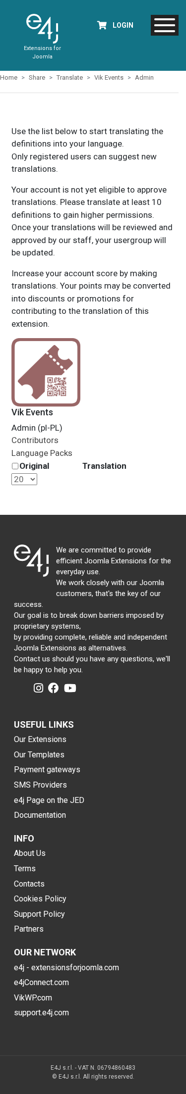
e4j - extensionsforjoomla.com (66, 967)
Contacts (29, 884)
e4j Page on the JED (49, 800)
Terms (25, 868)
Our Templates (39, 754)
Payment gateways (47, 769)
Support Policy (39, 914)
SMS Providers (40, 785)
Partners (29, 929)
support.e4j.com (41, 1012)
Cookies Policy (40, 898)
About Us (30, 853)
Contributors (35, 440)
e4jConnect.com (41, 982)
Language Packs (41, 453)
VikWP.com (33, 997)
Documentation (40, 815)
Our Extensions (40, 739)
